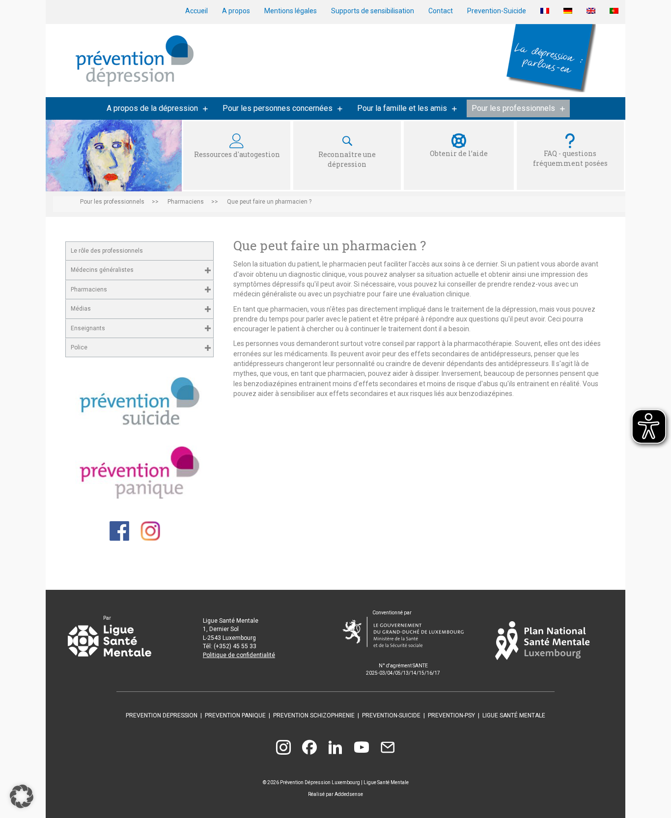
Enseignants (88, 328)
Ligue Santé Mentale (513, 715)
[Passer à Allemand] (568, 11)
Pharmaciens (89, 289)
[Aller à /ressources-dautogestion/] (236, 155)
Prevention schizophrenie (314, 715)
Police (79, 347)
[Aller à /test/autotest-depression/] (346, 155)
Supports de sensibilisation (372, 11)
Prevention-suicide (391, 715)
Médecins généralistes (102, 269)
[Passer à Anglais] (591, 11)
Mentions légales (290, 11)
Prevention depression (161, 715)
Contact (440, 11)
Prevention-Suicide (496, 11)
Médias (81, 308)
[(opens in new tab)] (139, 401)
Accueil (196, 11)
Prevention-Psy (451, 715)
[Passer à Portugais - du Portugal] (614, 11)
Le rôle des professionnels (107, 250)
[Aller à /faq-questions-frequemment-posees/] (570, 155)
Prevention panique (235, 715)
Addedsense (349, 794)
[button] (207, 270)
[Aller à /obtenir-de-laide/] (459, 155)
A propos (236, 11)
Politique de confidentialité (239, 655)
